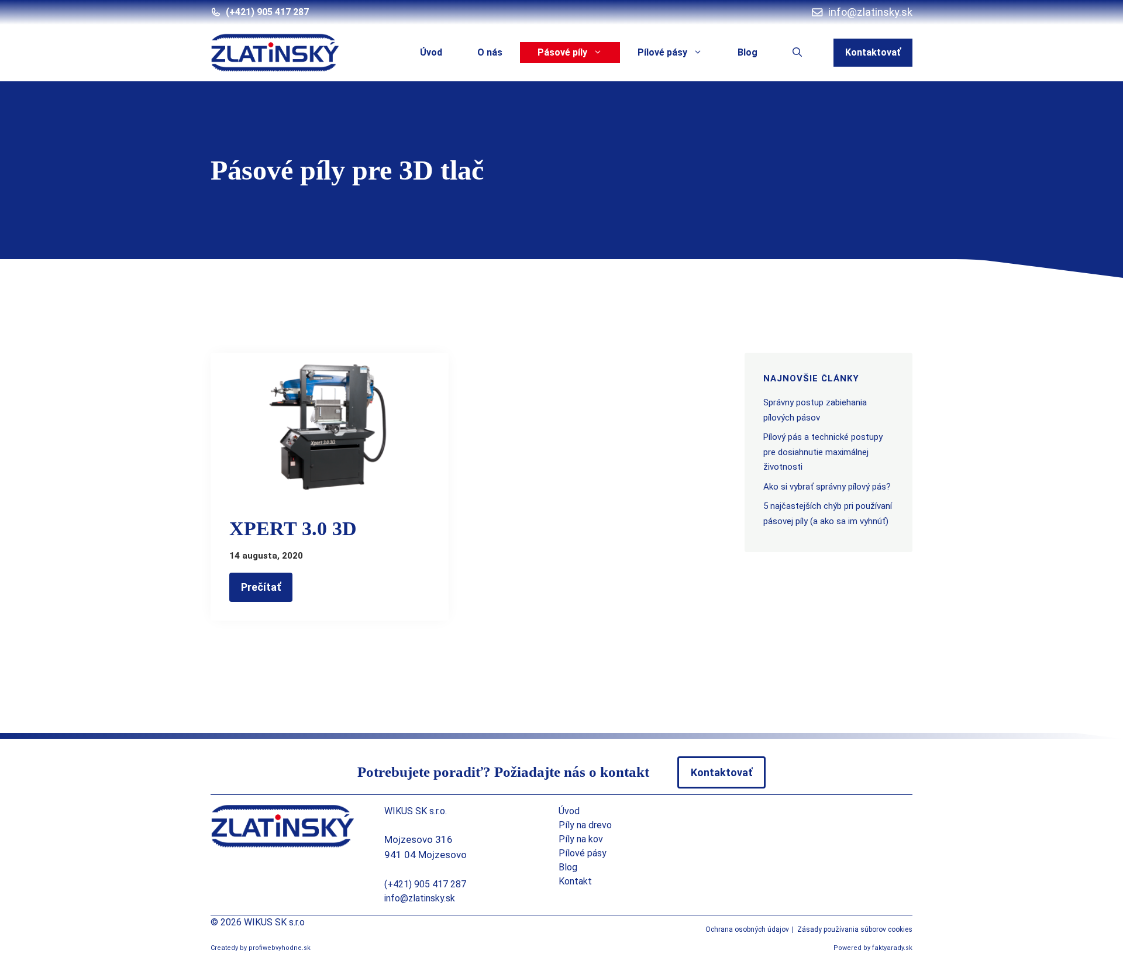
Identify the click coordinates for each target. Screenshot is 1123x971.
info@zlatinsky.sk (419, 898)
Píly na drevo (585, 825)
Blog (747, 52)
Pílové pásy (662, 52)
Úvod (431, 52)
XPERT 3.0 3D (293, 528)
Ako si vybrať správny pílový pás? (827, 486)
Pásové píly (562, 52)
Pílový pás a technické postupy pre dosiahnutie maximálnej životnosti (823, 452)
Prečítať (261, 587)
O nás (489, 52)
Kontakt (575, 881)
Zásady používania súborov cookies (854, 929)
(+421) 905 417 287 (267, 12)
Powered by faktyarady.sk (872, 948)
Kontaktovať (873, 52)
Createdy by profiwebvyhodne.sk (261, 948)
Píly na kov (581, 839)
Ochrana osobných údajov (747, 929)
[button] (797, 52)
